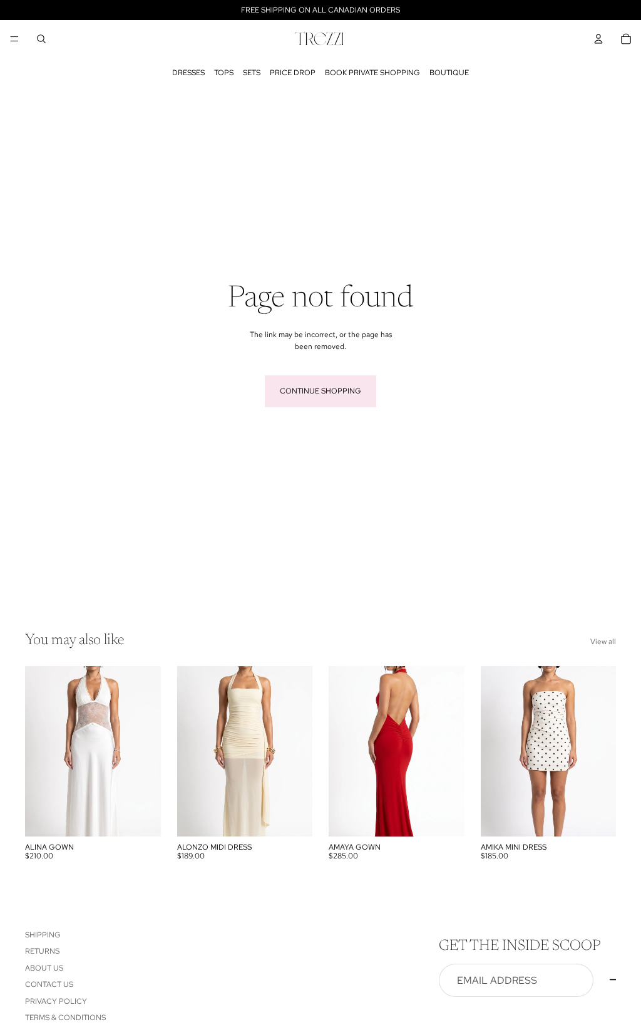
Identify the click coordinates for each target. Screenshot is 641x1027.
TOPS (223, 73)
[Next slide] (450, 751)
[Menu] (14, 38)
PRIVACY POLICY (56, 1001)
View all (603, 642)
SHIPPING (43, 935)
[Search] (41, 39)
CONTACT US (49, 985)
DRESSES (188, 73)
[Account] (598, 39)
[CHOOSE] (141, 817)
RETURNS (42, 952)
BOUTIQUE (449, 73)
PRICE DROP (292, 73)
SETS (251, 73)
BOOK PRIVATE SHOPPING (372, 73)
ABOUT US (44, 968)
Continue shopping (320, 391)
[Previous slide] (342, 751)
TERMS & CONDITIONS (65, 1018)
